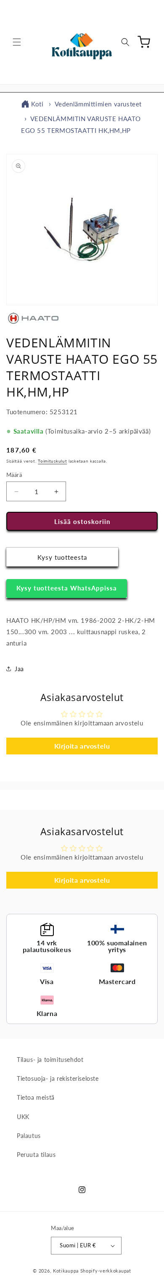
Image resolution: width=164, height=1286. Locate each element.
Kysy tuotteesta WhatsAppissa (66, 588)
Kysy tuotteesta (62, 557)
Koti (37, 104)
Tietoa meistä (36, 1097)
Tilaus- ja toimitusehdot (50, 1059)
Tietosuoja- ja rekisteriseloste (58, 1078)
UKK (23, 1116)
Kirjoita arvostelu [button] (82, 746)
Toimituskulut (52, 460)
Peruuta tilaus (36, 1154)
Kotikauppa (66, 1270)
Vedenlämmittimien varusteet (98, 104)
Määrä (14, 474)
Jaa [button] (19, 668)
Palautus (29, 1135)
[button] (17, 42)
